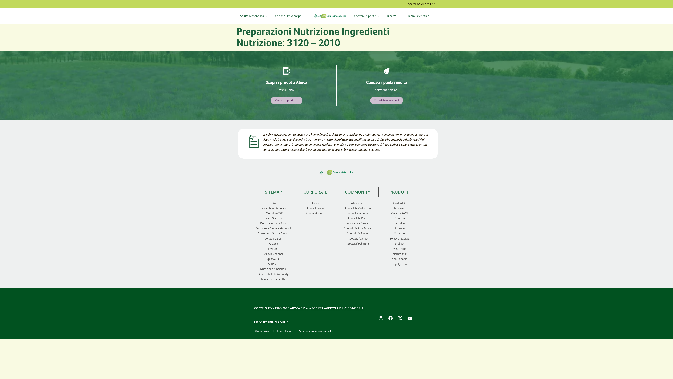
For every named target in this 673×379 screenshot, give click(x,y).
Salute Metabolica (255, 17)
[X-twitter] (400, 318)
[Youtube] (410, 318)
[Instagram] (381, 318)
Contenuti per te (368, 17)
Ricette (395, 17)
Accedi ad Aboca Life (421, 4)
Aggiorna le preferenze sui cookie (316, 331)
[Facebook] (390, 318)
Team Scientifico (421, 17)
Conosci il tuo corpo (292, 17)
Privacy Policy (284, 331)
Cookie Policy (262, 331)
